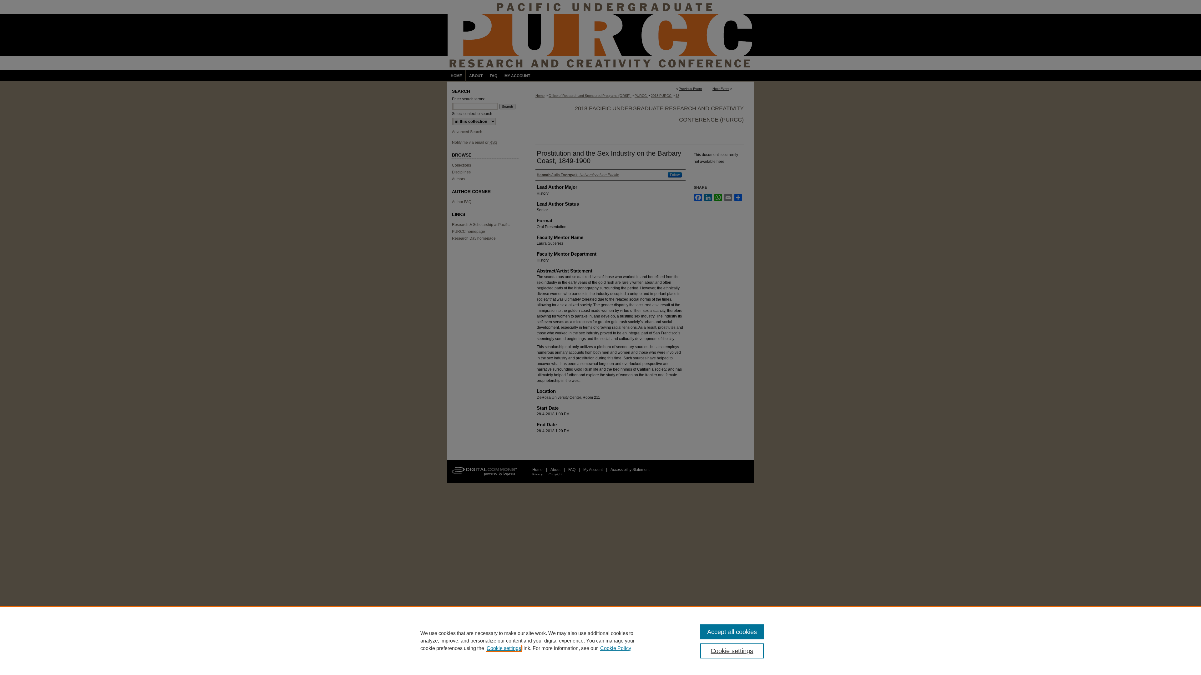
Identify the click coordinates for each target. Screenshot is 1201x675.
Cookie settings (504, 648)
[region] (600, 640)
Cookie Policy (615, 648)
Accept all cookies (732, 631)
